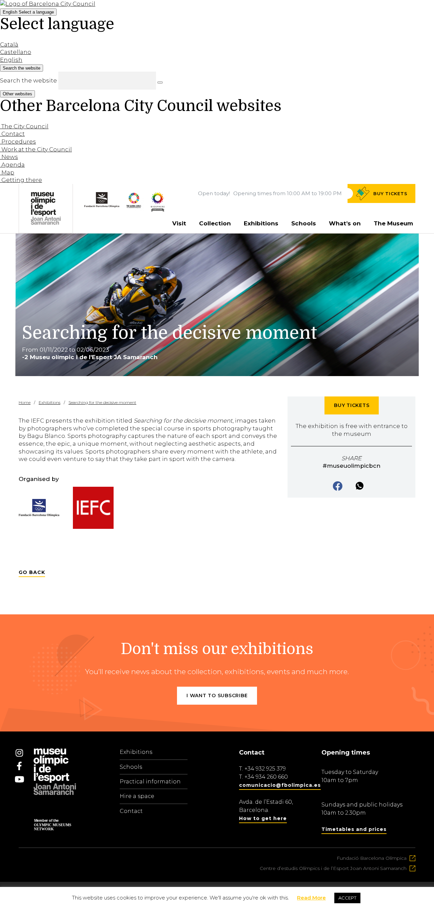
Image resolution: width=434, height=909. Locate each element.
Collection (215, 223)
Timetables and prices (354, 829)
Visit (179, 223)
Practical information (150, 781)
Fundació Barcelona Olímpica (372, 858)
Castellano (15, 52)
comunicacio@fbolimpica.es (280, 785)
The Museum (393, 223)
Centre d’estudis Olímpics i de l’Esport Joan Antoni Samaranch (333, 868)
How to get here (263, 818)
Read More (311, 897)
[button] (338, 486)
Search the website (28, 80)
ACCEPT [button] (347, 898)
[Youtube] (19, 779)
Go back (32, 572)
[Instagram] (19, 752)
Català (9, 44)
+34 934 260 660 (266, 777)
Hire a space (137, 796)
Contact (131, 811)
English (28, 12)
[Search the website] (160, 82)
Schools (303, 223)
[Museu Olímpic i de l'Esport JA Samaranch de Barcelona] (157, 209)
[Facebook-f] (19, 766)
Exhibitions (261, 223)
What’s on (345, 223)
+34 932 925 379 (265, 768)
